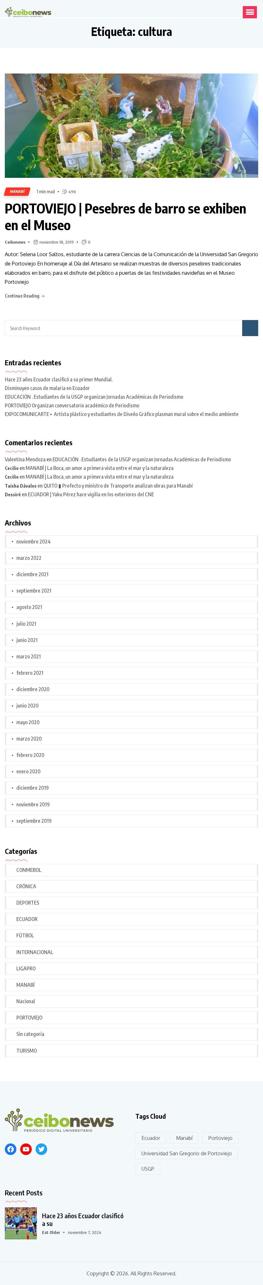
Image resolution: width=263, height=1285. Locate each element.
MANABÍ (17, 191)
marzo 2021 (28, 656)
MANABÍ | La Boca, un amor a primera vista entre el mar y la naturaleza (100, 468)
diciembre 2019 (32, 788)
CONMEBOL (28, 870)
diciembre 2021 (32, 574)
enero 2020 (28, 771)
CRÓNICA (26, 886)
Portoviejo (220, 1138)
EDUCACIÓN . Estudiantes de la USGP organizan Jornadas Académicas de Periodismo (94, 397)
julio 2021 (26, 624)
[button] (250, 12)
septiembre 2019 (34, 821)
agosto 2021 (29, 607)
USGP (147, 1169)
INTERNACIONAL (34, 952)
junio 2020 (27, 705)
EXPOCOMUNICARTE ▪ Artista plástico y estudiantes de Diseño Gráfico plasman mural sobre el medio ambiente (122, 414)
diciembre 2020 (32, 689)
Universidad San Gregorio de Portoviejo (186, 1153)
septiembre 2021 (33, 590)
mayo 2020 (27, 722)
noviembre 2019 (33, 804)
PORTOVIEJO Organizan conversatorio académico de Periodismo (72, 405)
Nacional (25, 1001)
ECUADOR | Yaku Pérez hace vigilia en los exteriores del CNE (91, 494)
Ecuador (150, 1138)
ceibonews (15, 242)
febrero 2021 (29, 673)
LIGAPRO (26, 968)
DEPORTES (27, 902)
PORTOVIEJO (29, 1017)
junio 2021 (27, 640)
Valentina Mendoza (25, 459)
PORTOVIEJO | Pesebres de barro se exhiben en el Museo (125, 216)
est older (51, 1232)
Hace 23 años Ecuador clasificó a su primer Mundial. (59, 379)
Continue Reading (22, 296)
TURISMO (26, 1050)
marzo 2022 (28, 558)
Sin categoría (30, 1034)
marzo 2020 (29, 738)
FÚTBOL (25, 935)
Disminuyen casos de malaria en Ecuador (47, 388)
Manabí (184, 1138)
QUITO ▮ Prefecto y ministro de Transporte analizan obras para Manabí (118, 485)
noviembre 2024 (33, 541)
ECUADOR (27, 919)
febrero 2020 (30, 755)
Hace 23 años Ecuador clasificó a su (82, 1219)
